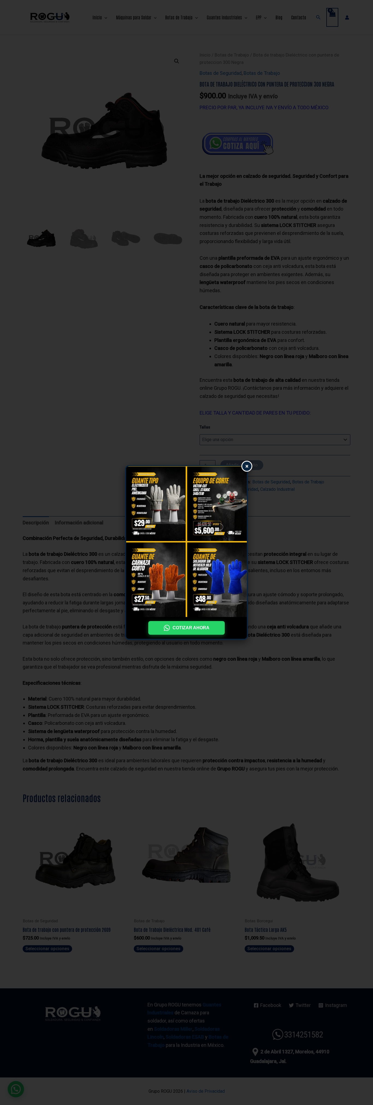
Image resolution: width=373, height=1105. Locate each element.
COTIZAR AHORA (191, 627)
